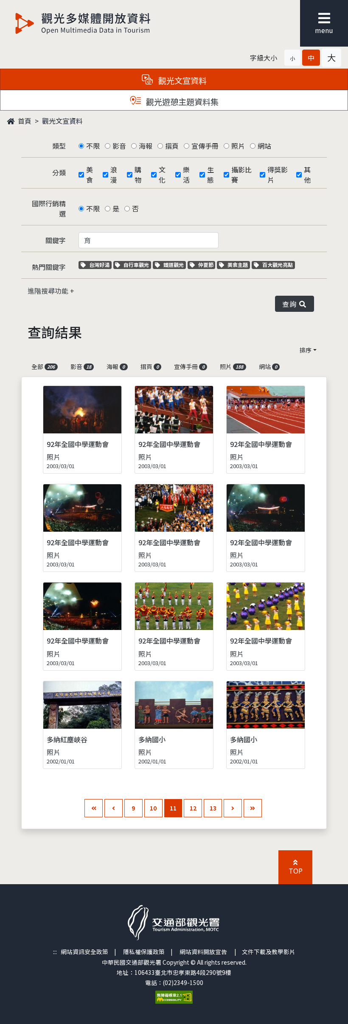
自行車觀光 (136, 264)
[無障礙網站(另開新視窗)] (174, 996)
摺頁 (172, 146)
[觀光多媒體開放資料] (83, 23)
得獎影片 (277, 174)
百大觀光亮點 (277, 264)
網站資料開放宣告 (203, 951)
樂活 (186, 174)
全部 (43, 366)
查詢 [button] (291, 304)
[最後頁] (252, 808)
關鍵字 (55, 240)
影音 (119, 146)
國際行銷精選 (49, 208)
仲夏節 (207, 264)
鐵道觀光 (174, 264)
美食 (89, 174)
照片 (238, 146)
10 (153, 808)
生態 (210, 174)
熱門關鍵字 (49, 267)
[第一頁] (93, 808)
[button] (292, 58)
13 (213, 808)
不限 (93, 146)
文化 (162, 174)
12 (193, 808)
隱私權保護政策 (144, 951)
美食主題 (238, 264)
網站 (264, 146)
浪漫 (113, 174)
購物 (138, 174)
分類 (59, 172)
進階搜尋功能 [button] (49, 291)
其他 (307, 174)
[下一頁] (232, 808)
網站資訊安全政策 (84, 951)
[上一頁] (113, 808)
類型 (59, 146)
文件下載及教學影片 (268, 951)
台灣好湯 (100, 264)
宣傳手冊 (205, 146)
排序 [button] (306, 350)
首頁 (23, 121)
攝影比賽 (241, 174)
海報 (145, 146)
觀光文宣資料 (62, 121)
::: (55, 951)
